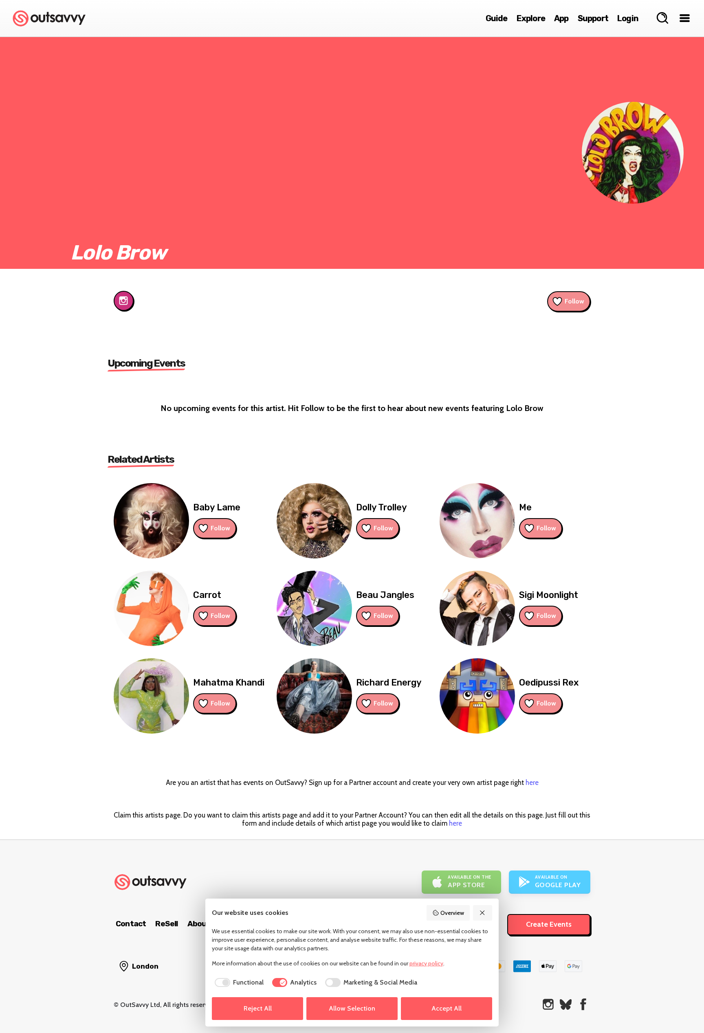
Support (593, 18)
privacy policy (426, 963)
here (532, 782)
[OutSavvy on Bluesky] (566, 1004)
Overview (452, 913)
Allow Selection (352, 1008)
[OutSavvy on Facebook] (583, 1004)
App (561, 18)
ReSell (166, 923)
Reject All (258, 1008)
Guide (497, 18)
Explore (531, 18)
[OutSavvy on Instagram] (548, 1004)
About (198, 923)
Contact (131, 923)
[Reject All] (483, 913)
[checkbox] (238, 982)
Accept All (446, 1008)
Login (627, 18)
